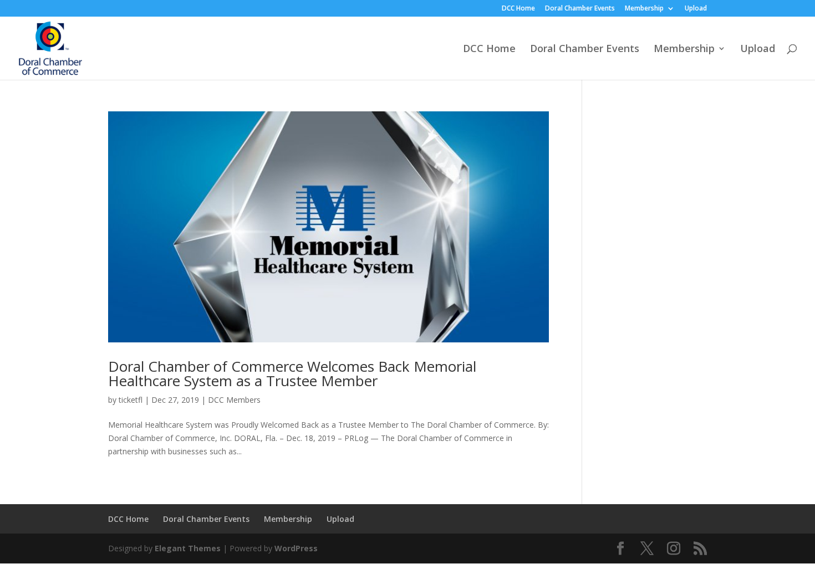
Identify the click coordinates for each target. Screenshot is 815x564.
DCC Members (234, 399)
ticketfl (130, 399)
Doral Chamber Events (580, 9)
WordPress (296, 548)
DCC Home (518, 9)
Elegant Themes (188, 548)
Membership (644, 9)
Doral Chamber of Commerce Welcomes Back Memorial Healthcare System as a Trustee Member (292, 373)
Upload (696, 9)
